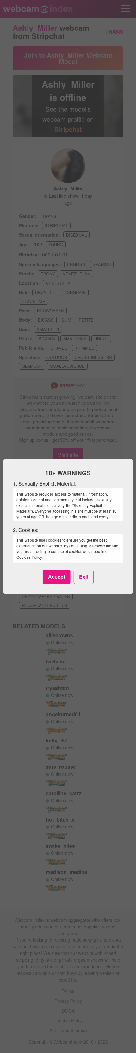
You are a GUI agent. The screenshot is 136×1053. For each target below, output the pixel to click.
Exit (83, 576)
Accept (56, 576)
